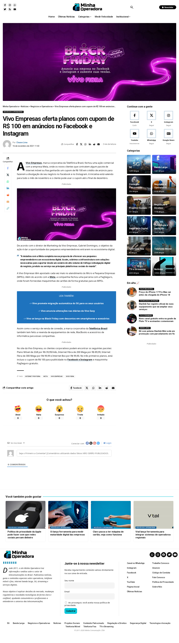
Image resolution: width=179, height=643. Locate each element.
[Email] (99, 144)
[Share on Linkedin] (90, 144)
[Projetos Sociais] (139, 205)
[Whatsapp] (15, 5)
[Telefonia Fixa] (139, 246)
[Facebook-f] (5, 5)
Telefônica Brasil (98, 328)
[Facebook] (134, 119)
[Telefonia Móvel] (164, 246)
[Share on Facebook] (77, 144)
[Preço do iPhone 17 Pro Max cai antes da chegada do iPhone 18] (132, 292)
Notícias (158, 269)
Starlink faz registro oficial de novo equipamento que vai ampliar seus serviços (156, 307)
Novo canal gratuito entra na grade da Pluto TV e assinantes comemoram (157, 320)
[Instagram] (10, 5)
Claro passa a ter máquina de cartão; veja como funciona (108, 533)
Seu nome (69, 580)
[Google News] (168, 137)
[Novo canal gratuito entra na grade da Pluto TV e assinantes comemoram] (132, 318)
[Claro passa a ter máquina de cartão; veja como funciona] (111, 515)
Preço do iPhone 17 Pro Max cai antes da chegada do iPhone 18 (155, 293)
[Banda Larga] (164, 164)
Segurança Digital (138, 228)
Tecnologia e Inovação (149, 301)
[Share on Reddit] (94, 144)
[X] (151, 119)
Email (67, 591)
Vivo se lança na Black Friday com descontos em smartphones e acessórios (67, 318)
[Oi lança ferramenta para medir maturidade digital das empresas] (68, 515)
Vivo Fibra (70, 376)
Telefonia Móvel (163, 249)
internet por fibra (32, 376)
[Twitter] (5, 9)
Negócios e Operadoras (13, 112)
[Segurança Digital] (139, 225)
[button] (131, 7)
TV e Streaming (137, 269)
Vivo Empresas (34, 162)
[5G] (139, 164)
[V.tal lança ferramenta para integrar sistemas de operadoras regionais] (153, 515)
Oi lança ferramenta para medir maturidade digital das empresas (67, 533)
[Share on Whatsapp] (86, 144)
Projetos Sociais (138, 208)
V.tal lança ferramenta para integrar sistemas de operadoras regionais (153, 534)
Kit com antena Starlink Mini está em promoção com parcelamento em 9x (157, 332)
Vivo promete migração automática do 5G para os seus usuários (68, 303)
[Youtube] (15, 9)
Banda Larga (160, 167)
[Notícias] (164, 266)
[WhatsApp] (151, 137)
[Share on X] (81, 144)
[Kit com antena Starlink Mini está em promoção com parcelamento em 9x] (132, 331)
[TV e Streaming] (139, 266)
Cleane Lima (21, 142)
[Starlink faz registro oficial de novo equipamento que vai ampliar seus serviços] (132, 305)
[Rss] (10, 9)
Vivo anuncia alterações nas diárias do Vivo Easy (68, 310)
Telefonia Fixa (136, 249)
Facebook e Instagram (79, 359)
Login (108, 443)
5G (130, 167)
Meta (52, 277)
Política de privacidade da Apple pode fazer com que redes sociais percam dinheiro (24, 534)
